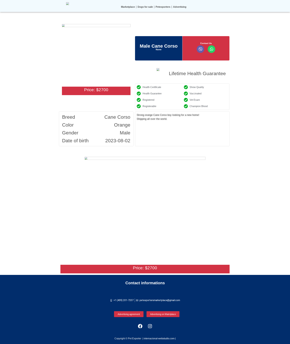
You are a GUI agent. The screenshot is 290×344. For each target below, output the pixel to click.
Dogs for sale (145, 7)
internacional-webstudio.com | (160, 338)
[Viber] (200, 49)
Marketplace (128, 7)
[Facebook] (140, 326)
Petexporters (163, 7)
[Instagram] (150, 326)
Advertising (179, 7)
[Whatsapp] (211, 49)
